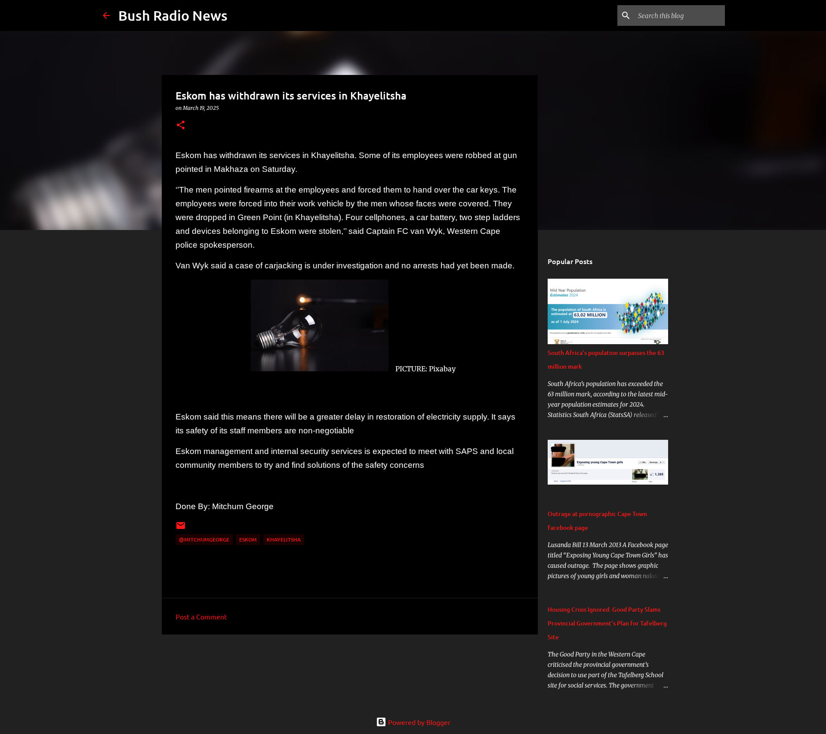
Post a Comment (201, 616)
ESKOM (248, 539)
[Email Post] (181, 528)
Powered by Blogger (418, 722)
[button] (181, 125)
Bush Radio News (173, 15)
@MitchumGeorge (204, 539)
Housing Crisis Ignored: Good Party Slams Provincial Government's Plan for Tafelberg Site (607, 623)
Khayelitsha (284, 539)
